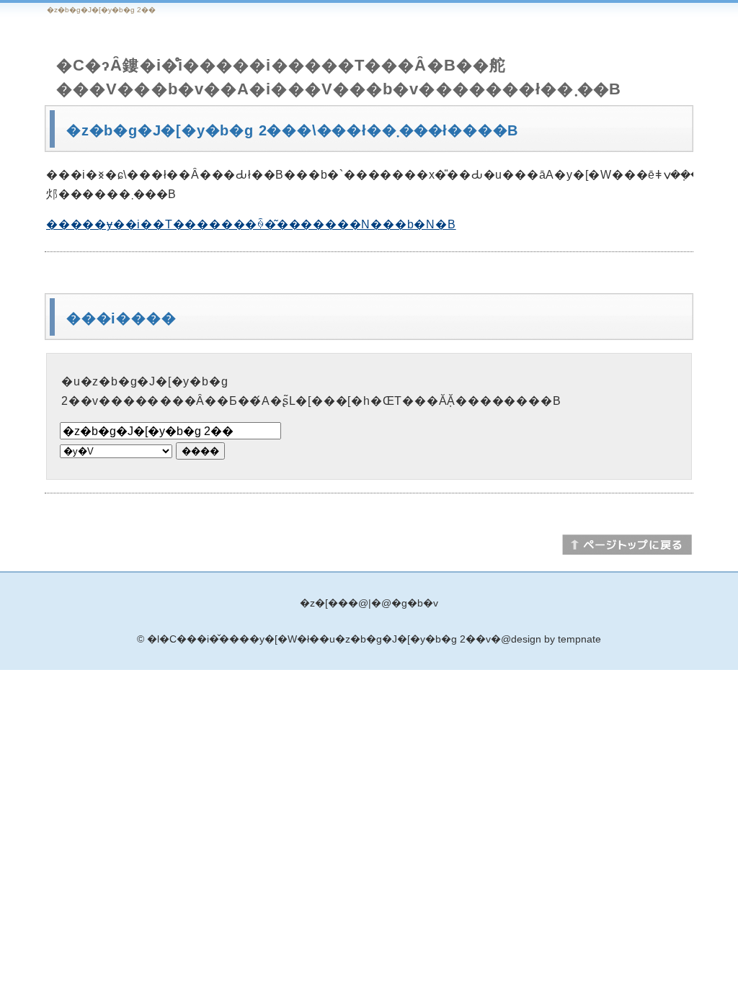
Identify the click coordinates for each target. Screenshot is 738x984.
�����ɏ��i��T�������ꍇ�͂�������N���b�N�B (251, 224)
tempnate (579, 639)
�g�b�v (414, 603)
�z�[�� (324, 603)
